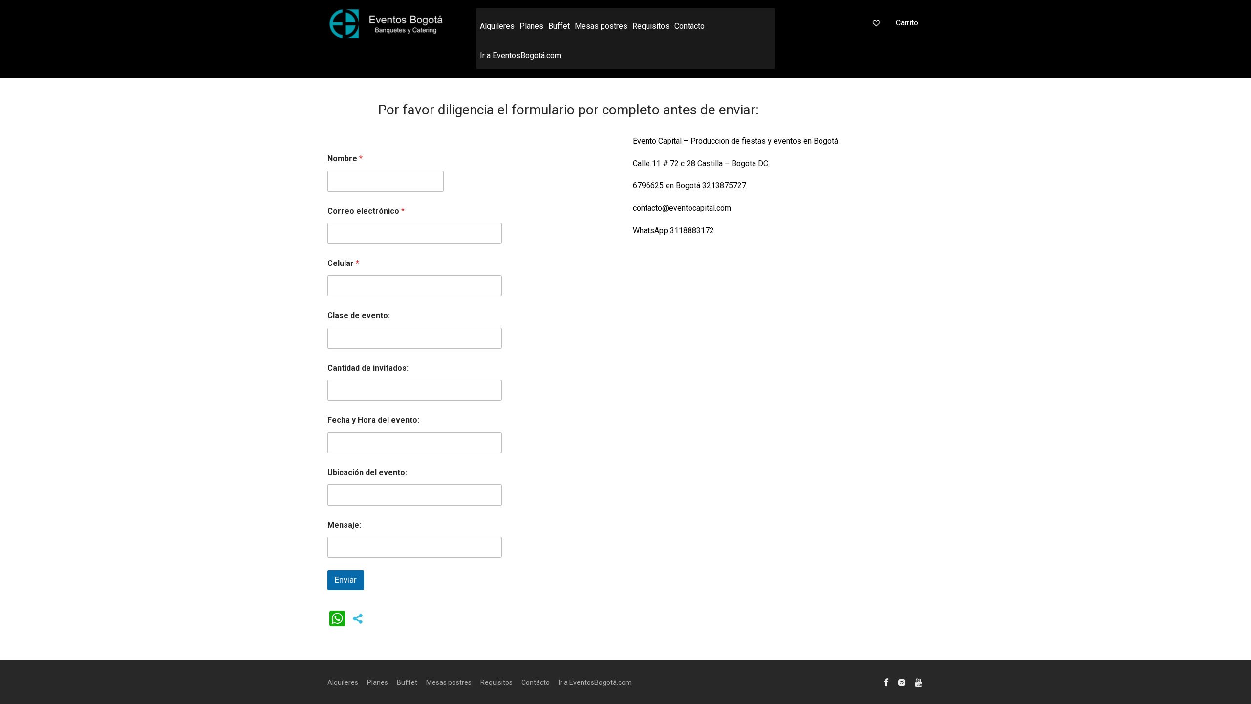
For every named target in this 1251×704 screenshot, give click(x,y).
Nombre (345, 158)
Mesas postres (601, 26)
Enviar (346, 580)
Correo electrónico (366, 211)
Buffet (559, 26)
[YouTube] (919, 682)
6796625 (648, 185)
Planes (531, 26)
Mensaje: (344, 524)
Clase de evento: (358, 315)
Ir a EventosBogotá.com (520, 55)
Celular (343, 263)
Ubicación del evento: (367, 472)
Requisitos (650, 26)
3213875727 (724, 185)
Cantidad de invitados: (368, 368)
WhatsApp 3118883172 (673, 230)
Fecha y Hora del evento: (373, 420)
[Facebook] (886, 682)
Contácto (689, 26)
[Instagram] (901, 682)
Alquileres (497, 26)
